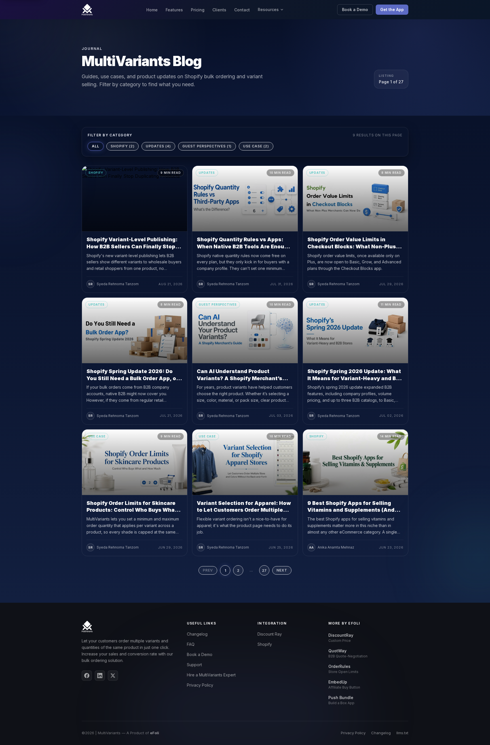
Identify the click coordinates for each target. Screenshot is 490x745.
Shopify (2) (123, 146)
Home (152, 9)
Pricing (197, 9)
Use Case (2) (256, 146)
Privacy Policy (200, 685)
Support (194, 664)
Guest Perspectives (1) (207, 146)
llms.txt (402, 733)
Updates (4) (158, 146)
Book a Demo (355, 9)
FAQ (191, 644)
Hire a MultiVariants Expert (211, 674)
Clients (219, 9)
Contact (242, 9)
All (95, 146)
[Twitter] (113, 675)
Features (174, 9)
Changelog (197, 634)
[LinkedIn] (100, 675)
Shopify (264, 644)
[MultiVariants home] (87, 9)
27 (264, 570)
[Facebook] (87, 675)
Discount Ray (269, 634)
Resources (268, 9)
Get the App (392, 9)
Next (281, 570)
